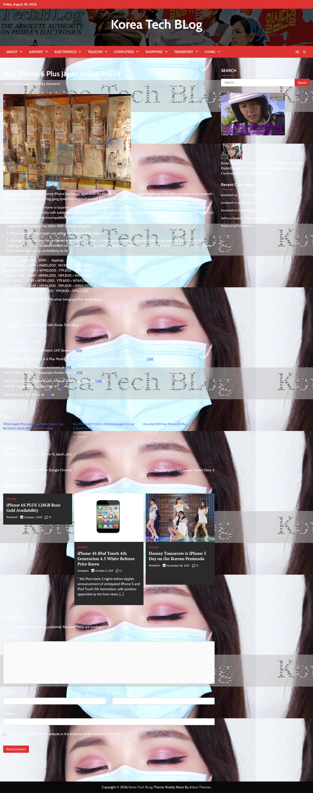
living (210, 52)
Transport (183, 52)
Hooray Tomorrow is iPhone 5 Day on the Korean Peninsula (177, 556)
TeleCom (95, 52)
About (11, 52)
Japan (60, 454)
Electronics (65, 52)
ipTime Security (248, 203)
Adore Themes (200, 787)
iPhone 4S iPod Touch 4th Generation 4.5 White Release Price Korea (106, 559)
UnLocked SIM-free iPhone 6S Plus (165, 424)
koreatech (53, 84)
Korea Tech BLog (156, 24)
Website (9, 713)
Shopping (153, 52)
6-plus (22, 454)
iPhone (23, 448)
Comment (11, 636)
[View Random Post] (297, 52)
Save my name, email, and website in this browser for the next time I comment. (67, 734)
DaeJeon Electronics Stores (255, 210)
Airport (36, 52)
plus (69, 454)
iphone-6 (47, 454)
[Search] (304, 52)
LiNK (79, 350)
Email (117, 693)
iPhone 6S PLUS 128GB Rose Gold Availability (33, 507)
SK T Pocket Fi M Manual (253, 195)
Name (8, 693)
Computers (124, 52)
